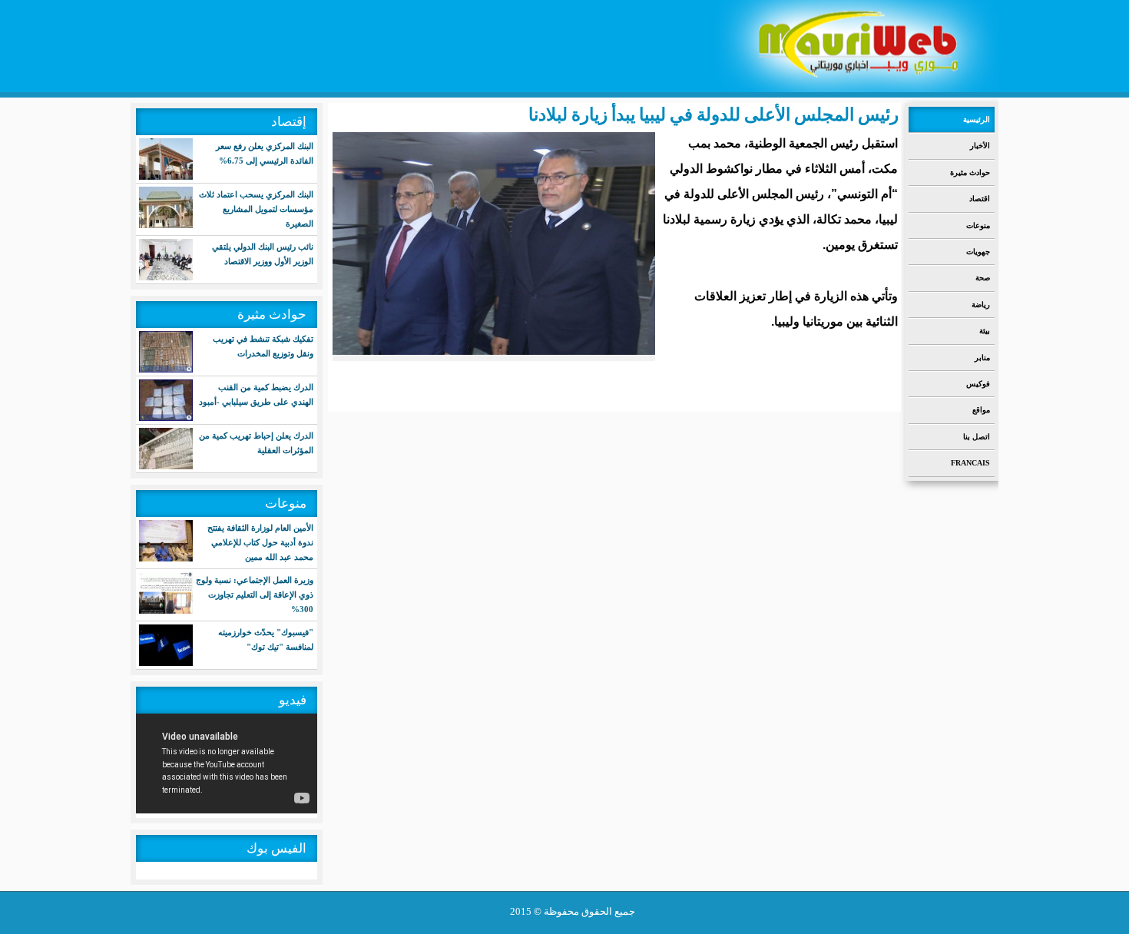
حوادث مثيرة (970, 172)
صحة (982, 277)
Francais (970, 463)
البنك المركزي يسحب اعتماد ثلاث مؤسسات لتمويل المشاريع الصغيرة (256, 209)
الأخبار (980, 145)
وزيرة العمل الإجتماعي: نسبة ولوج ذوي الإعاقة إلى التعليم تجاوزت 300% (254, 594)
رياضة (981, 304)
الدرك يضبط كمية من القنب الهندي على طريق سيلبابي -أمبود (256, 394)
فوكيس (978, 383)
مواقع (981, 410)
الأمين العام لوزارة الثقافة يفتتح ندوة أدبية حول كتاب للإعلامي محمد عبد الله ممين (260, 542)
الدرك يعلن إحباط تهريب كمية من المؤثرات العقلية (256, 443)
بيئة (984, 330)
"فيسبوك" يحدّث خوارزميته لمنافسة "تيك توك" (265, 639)
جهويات (978, 251)
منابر (982, 357)
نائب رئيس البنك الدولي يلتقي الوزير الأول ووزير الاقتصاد (262, 254)
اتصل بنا (976, 436)
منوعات (978, 225)
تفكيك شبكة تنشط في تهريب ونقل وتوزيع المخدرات (263, 346)
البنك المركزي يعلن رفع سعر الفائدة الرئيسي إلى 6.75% (264, 153)
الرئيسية (976, 119)
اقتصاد (979, 198)
